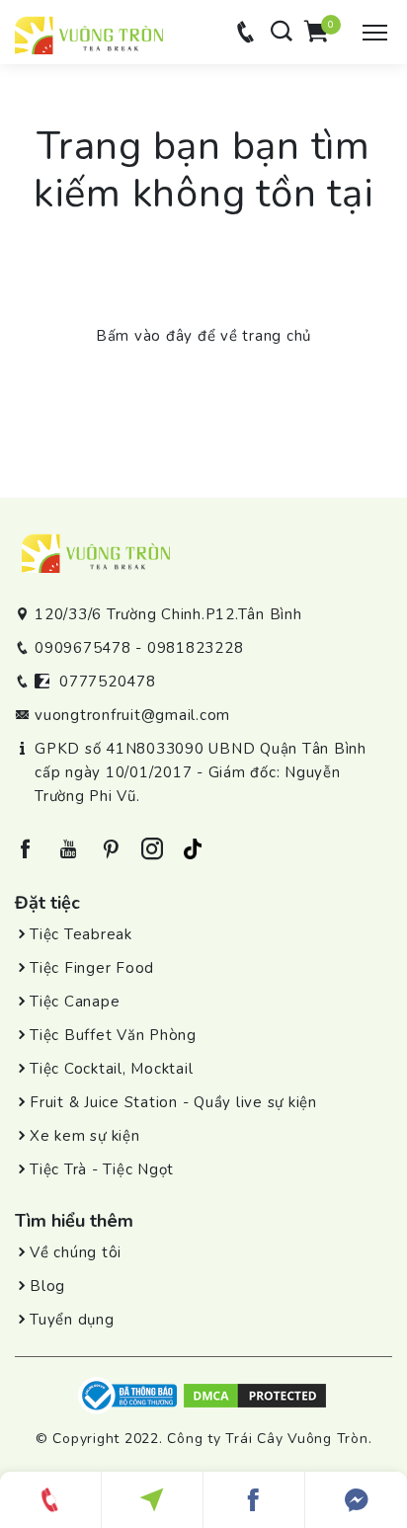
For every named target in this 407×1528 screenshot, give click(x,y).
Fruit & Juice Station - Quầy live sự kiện (173, 1102)
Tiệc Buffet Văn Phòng (113, 1035)
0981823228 (195, 648)
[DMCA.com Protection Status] (255, 1395)
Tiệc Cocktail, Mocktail (111, 1069)
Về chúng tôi (76, 1252)
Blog (47, 1286)
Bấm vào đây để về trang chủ (203, 336)
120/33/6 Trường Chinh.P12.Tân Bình (168, 614)
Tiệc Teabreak (81, 934)
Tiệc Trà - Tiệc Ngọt (102, 1169)
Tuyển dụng (72, 1319)
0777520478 (107, 681)
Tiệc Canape (75, 1001)
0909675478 (83, 648)
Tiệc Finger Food (92, 968)
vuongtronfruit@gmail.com (132, 715)
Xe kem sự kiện (85, 1136)
